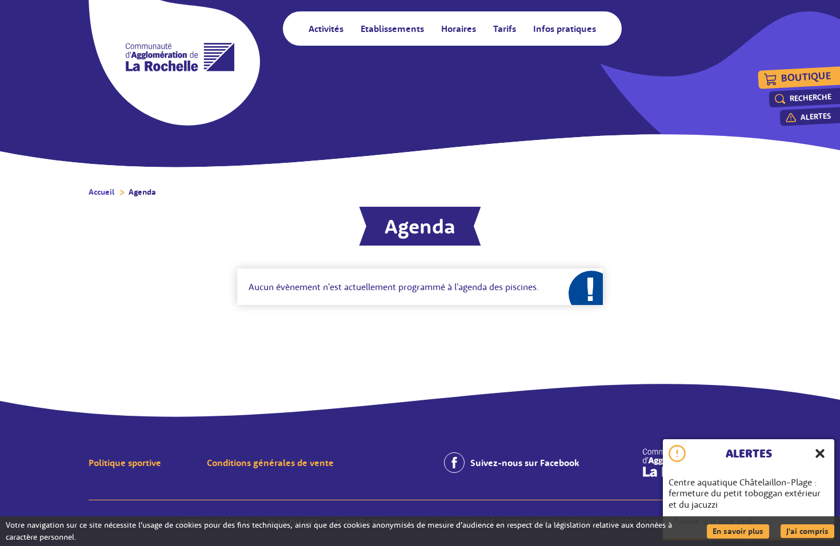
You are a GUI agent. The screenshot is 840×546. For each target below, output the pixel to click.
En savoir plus (741, 530)
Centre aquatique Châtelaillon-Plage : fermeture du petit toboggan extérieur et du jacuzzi (745, 492)
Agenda (142, 192)
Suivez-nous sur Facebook (524, 462)
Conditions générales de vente (270, 462)
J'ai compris (810, 530)
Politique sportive (125, 462)
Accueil (101, 192)
